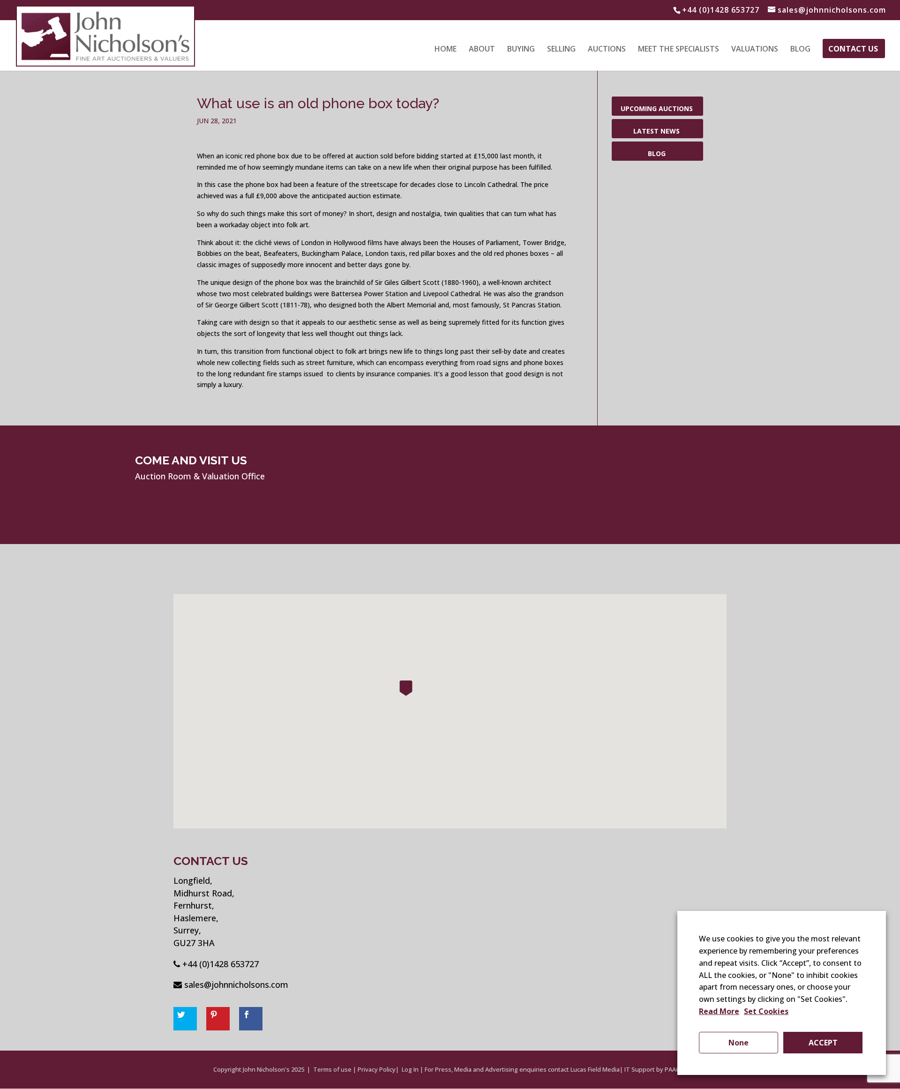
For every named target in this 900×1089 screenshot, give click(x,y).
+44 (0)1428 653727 (220, 964)
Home (446, 49)
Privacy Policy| (378, 1069)
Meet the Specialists (678, 49)
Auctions (607, 49)
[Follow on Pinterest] (218, 1018)
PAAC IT (676, 1069)
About (482, 49)
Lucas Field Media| (596, 1069)
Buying (521, 49)
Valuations (754, 49)
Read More (719, 1011)
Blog (800, 49)
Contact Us (853, 49)
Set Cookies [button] (766, 1011)
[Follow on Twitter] (185, 1018)
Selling (561, 49)
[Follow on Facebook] (250, 1018)
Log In (410, 1069)
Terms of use (332, 1069)
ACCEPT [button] (823, 1042)
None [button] (738, 1042)
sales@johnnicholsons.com (236, 984)
